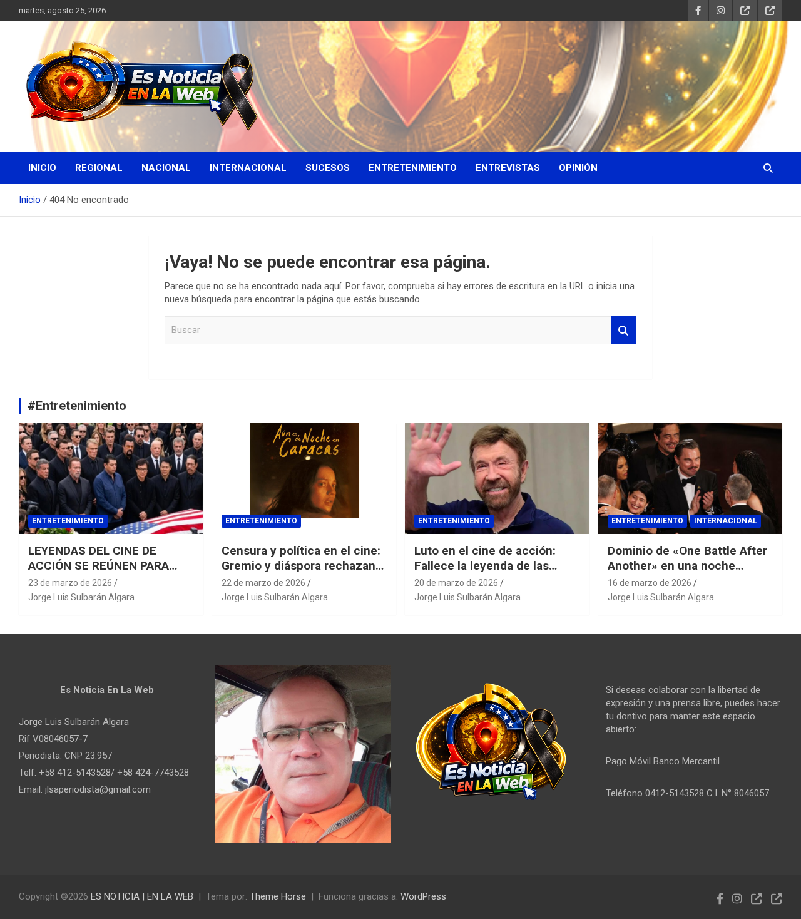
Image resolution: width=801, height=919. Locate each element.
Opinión (578, 167)
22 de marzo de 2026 (263, 583)
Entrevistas (508, 167)
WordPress (423, 896)
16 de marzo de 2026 (649, 583)
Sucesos (327, 167)
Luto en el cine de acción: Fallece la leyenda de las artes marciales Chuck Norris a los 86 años (494, 573)
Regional (99, 167)
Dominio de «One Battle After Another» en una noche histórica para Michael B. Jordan (687, 573)
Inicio (42, 167)
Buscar (623, 330)
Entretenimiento (413, 167)
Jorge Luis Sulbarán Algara (81, 597)
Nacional (166, 167)
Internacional (248, 167)
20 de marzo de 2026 (456, 583)
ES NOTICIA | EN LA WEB (142, 896)
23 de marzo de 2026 (70, 583)
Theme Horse (278, 896)
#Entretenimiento (77, 405)
